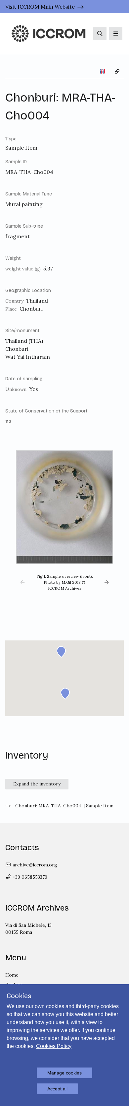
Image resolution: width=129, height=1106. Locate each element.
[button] (22, 582)
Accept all (57, 1088)
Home (12, 975)
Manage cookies (64, 1072)
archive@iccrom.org (34, 865)
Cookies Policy (53, 1046)
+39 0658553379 (29, 877)
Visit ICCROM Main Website (40, 6)
